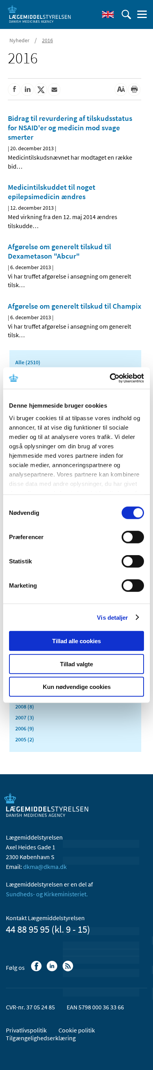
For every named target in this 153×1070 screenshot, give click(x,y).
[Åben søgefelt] (126, 14)
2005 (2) (24, 739)
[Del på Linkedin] (27, 89)
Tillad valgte (76, 663)
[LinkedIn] (53, 970)
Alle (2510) (27, 362)
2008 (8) (24, 706)
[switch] (133, 537)
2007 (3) (24, 717)
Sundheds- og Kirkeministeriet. (47, 894)
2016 (47, 40)
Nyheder (19, 40)
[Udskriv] (134, 89)
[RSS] (68, 970)
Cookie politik (76, 1030)
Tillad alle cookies (76, 641)
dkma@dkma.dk (45, 866)
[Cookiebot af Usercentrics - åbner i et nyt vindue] (110, 378)
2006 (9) (24, 728)
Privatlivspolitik (26, 1030)
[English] (108, 14)
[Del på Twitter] (41, 89)
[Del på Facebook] (14, 89)
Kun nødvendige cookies (77, 686)
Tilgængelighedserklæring (41, 1038)
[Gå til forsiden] (39, 13)
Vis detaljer (112, 617)
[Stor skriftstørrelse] (121, 89)
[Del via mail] (54, 89)
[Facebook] (37, 970)
